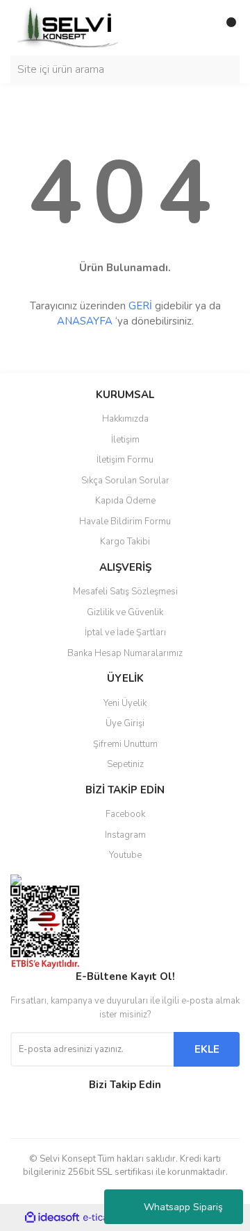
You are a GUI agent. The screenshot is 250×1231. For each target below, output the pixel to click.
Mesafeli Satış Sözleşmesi (125, 591)
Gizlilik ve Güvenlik (125, 612)
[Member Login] (197, 27)
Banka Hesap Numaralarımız (125, 653)
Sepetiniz (125, 764)
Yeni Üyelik (125, 703)
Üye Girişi (125, 723)
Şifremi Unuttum (125, 744)
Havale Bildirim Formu (125, 521)
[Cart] (226, 28)
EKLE (206, 1049)
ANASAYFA (84, 321)
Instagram (125, 835)
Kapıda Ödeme (125, 500)
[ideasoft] (52, 1217)
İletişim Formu (125, 460)
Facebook (125, 814)
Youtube (125, 855)
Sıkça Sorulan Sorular (125, 480)
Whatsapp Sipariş (183, 1207)
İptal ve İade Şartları (125, 632)
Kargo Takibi (125, 541)
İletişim (125, 439)
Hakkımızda (125, 419)
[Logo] (69, 27)
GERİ (140, 306)
